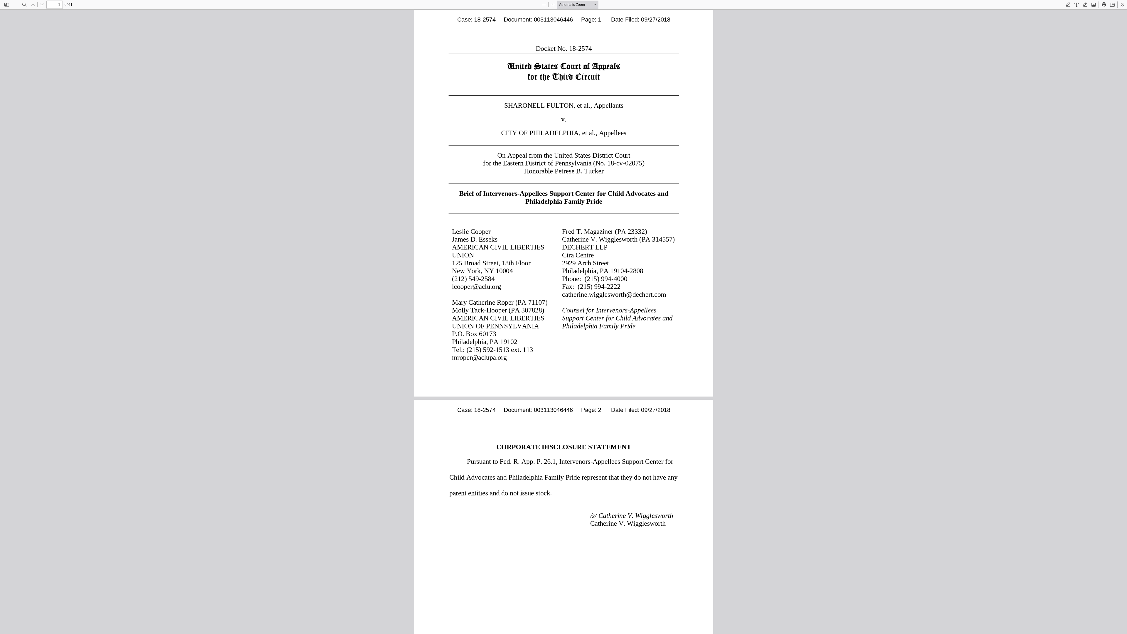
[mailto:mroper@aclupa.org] (479, 357)
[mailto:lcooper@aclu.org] (476, 286)
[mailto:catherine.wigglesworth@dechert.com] (612, 294)
